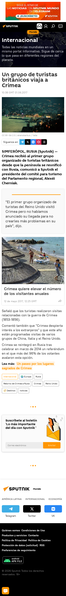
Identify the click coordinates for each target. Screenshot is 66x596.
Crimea (37, 383)
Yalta (34, 135)
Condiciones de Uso (33, 530)
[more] (60, 301)
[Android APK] (13, 560)
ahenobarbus (23, 135)
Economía (55, 499)
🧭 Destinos (9, 390)
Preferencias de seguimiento (19, 550)
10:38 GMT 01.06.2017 (14, 92)
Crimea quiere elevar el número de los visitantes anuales (32, 291)
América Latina (12, 499)
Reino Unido (51, 383)
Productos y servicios (14, 535)
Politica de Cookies (39, 540)
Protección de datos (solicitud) (20, 545)
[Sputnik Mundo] (11, 27)
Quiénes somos (11, 530)
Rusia (38, 376)
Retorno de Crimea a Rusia (16, 383)
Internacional (9, 376)
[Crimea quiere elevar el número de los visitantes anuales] (33, 260)
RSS (42, 545)
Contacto (33, 535)
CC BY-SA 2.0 (8, 135)
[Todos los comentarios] (5, 590)
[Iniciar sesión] (46, 26)
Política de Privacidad (14, 540)
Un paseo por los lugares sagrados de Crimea (28, 366)
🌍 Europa (26, 376)
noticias (23, 390)
